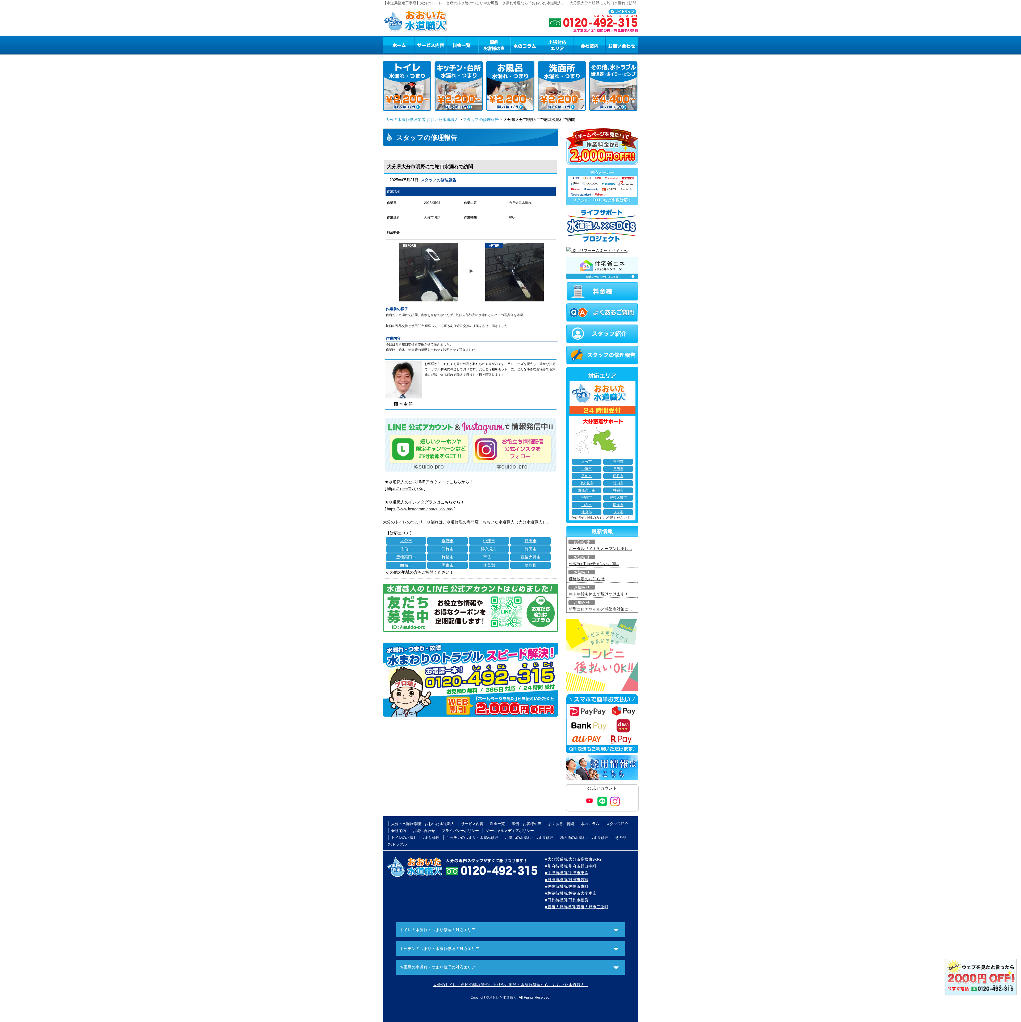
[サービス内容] (421, 44)
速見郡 (489, 565)
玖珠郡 (531, 565)
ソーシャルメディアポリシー (510, 830)
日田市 (531, 541)
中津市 (489, 541)
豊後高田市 (406, 557)
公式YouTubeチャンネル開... (594, 563)
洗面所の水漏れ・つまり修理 (584, 837)
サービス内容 (430, 44)
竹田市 (531, 549)
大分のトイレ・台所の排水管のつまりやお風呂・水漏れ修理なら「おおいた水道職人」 (510, 984)
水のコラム (526, 44)
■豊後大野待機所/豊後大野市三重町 (576, 907)
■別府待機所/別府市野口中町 (570, 866)
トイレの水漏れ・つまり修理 (415, 837)
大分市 (406, 541)
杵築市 (448, 557)
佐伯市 (406, 549)
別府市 (448, 541)
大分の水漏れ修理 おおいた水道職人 (422, 824)
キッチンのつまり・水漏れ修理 (472, 837)
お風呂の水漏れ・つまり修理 (529, 837)
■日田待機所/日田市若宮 (566, 879)
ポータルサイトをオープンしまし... (600, 548)
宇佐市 (489, 557)
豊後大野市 (531, 557)
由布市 (406, 565)
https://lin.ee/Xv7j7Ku (405, 488)
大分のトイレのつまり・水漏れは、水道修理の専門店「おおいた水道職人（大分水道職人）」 (466, 522)
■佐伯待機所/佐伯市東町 (566, 886)
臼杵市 (448, 549)
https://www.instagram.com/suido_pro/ (420, 509)
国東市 (448, 565)
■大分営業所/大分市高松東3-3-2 (573, 859)
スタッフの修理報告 (481, 119)
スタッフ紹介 (617, 824)
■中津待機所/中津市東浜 (566, 872)
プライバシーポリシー (460, 830)
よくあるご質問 (561, 824)
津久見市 (489, 549)
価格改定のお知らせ (587, 579)
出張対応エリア (558, 44)
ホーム (399, 44)
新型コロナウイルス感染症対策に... (600, 609)
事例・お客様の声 (494, 44)
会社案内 (590, 44)
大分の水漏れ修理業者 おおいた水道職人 (422, 119)
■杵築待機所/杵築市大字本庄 (570, 893)
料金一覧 (462, 44)
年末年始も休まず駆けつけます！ (599, 594)
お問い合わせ (622, 44)
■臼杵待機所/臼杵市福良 (566, 900)
